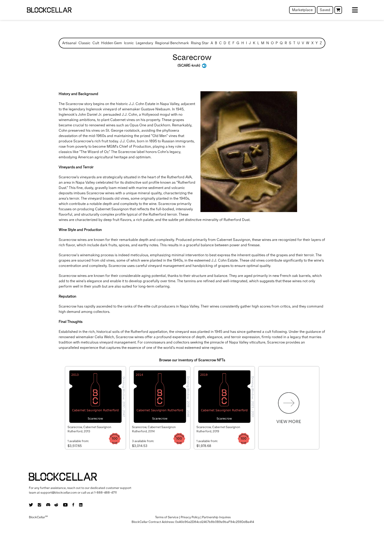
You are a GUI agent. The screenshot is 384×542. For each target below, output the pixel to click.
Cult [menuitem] (95, 43)
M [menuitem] (262, 43)
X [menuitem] (312, 43)
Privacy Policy (190, 517)
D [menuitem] (225, 43)
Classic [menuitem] (84, 43)
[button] (338, 10)
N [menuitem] (267, 43)
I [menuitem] (246, 43)
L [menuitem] (258, 43)
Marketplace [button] (302, 10)
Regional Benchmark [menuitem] (172, 43)
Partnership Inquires (216, 517)
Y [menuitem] (317, 43)
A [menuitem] (212, 43)
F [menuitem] (233, 43)
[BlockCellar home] (49, 10)
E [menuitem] (229, 43)
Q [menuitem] (281, 43)
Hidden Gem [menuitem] (111, 43)
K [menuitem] (254, 43)
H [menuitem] (242, 43)
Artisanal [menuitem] (69, 43)
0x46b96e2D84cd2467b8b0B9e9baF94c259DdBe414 (214, 522)
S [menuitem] (290, 43)
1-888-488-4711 (105, 492)
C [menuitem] (220, 43)
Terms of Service (166, 517)
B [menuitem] (216, 43)
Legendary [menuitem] (144, 43)
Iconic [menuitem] (129, 43)
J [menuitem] (250, 43)
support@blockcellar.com (58, 492)
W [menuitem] (307, 43)
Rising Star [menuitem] (200, 43)
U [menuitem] (298, 43)
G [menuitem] (237, 43)
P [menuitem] (277, 43)
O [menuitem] (272, 43)
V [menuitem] (303, 43)
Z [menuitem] (321, 43)
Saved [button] (325, 10)
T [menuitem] (294, 43)
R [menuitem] (286, 43)
